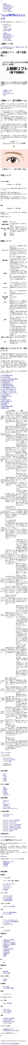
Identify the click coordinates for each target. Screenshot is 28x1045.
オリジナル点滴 (7, 1019)
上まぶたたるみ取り (8, 948)
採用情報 (5, 864)
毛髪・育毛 (6, 815)
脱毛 (4, 787)
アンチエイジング (8, 814)
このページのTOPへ (6, 752)
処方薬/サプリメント (8, 1029)
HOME (5, 3)
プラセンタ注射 (7, 1010)
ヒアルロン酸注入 (8, 898)
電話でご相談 (6, 30)
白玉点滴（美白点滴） (9, 1018)
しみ (4, 773)
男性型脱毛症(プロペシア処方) (11, 1030)
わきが (5, 979)
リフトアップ (6, 803)
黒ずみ (5, 791)
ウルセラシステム (8, 895)
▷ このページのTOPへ (14, 1043)
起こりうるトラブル (8, 93)
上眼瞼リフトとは (8, 90)
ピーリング (6, 888)
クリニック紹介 (7, 11)
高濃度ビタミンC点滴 (9, 1021)
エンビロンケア (7, 886)
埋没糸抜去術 (6, 941)
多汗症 (5, 790)
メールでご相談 (7, 29)
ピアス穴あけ (6, 930)
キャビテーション (8, 924)
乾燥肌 (5, 779)
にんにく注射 (6, 1012)
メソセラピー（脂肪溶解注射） (11, 921)
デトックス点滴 (7, 1022)
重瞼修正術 (6, 945)
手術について (6, 91)
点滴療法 (5, 889)
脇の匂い (5, 788)
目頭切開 (5, 947)
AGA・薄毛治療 (7, 1003)
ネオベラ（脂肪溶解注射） (10, 912)
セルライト (6, 794)
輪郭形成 (5, 805)
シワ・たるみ (6, 806)
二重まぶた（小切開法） (9, 942)
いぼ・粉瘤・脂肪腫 (8, 988)
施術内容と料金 (7, 8)
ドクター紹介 (6, 9)
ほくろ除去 (6, 986)
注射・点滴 (6, 1009)
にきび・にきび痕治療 (9, 906)
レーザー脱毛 (6, 877)
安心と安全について (8, 6)
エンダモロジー (7, 923)
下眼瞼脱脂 (6, 953)
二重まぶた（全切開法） (9, 944)
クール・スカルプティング (10, 920)
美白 (4, 778)
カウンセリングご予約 (9, 759)
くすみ (5, 776)
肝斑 (4, 775)
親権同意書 (6, 863)
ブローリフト (6, 951)
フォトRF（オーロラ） (9, 883)
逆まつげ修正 (6, 973)
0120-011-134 (4, 856)
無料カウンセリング (8, 861)
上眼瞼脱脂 (6, 950)
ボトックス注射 (7, 897)
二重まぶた (6, 800)
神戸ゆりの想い (7, 5)
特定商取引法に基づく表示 (7, 1038)
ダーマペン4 (6, 885)
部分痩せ (5, 793)
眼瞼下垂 (5, 971)
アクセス (5, 866)
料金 (4, 94)
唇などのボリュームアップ (10, 808)
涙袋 (4, 956)
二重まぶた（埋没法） (9, 939)
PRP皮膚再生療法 (7, 900)
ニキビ (5, 781)
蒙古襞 (5, 954)
